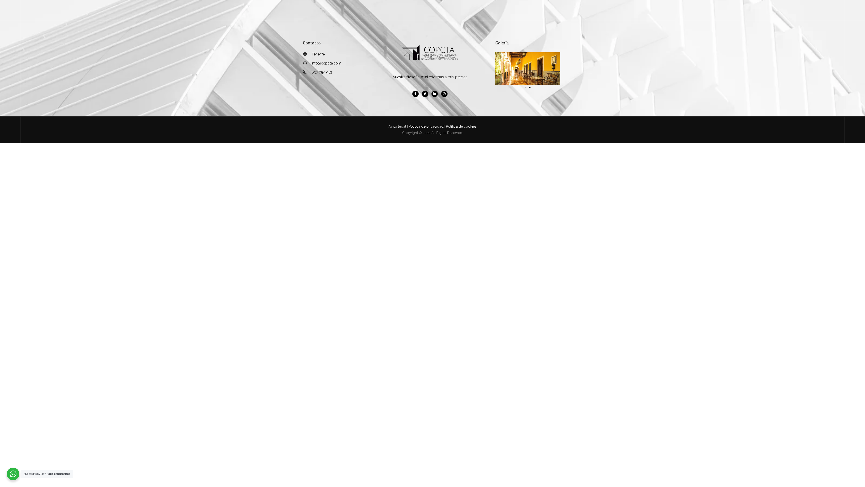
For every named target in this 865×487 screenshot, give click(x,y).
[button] (525, 87)
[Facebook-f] (415, 94)
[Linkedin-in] (434, 94)
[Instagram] (444, 94)
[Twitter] (425, 94)
